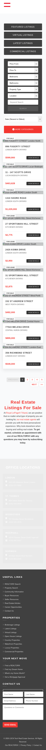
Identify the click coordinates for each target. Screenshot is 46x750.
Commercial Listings (23, 51)
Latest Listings (23, 43)
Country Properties (12, 640)
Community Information (14, 592)
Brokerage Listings (12, 625)
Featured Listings (23, 27)
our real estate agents (26, 419)
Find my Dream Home (14, 669)
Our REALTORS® (11, 745)
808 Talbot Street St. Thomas (20, 501)
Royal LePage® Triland (16, 413)
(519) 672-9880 (15, 485)
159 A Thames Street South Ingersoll (23, 537)
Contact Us (9, 611)
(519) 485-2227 (15, 540)
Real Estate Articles (12, 603)
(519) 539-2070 (15, 522)
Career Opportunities (13, 607)
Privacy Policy (26, 745)
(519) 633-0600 (15, 504)
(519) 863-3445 (15, 559)
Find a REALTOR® (12, 665)
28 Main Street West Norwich (20, 556)
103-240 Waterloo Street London (22, 482)
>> (42, 384)
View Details (33, 157)
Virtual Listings (23, 35)
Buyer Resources (12, 595)
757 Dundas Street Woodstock (21, 519)
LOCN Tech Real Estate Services (21, 738)
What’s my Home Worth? (15, 673)
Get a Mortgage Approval (15, 677)
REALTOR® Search (13, 584)
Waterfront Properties (13, 644)
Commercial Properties (14, 652)
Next (34, 384)
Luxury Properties (12, 648)
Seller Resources (12, 599)
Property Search (11, 588)
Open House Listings (13, 636)
